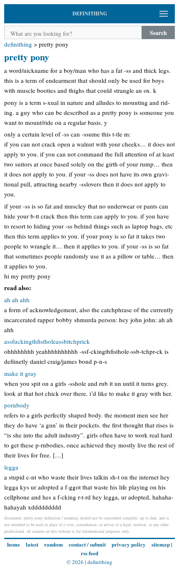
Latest (32, 544)
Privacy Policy (129, 544)
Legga (11, 467)
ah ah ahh (17, 300)
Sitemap (161, 544)
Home (13, 544)
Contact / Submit (87, 544)
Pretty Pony (26, 57)
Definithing (18, 44)
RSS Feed (89, 553)
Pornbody (17, 405)
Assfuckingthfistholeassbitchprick (47, 341)
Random (53, 544)
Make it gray (20, 373)
